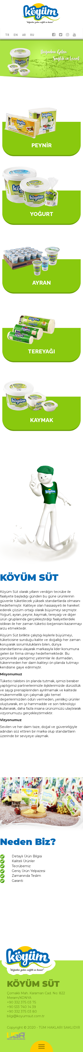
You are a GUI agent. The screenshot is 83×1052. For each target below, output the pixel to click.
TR (7, 35)
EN (16, 35)
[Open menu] (41, 1047)
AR (24, 35)
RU (32, 35)
